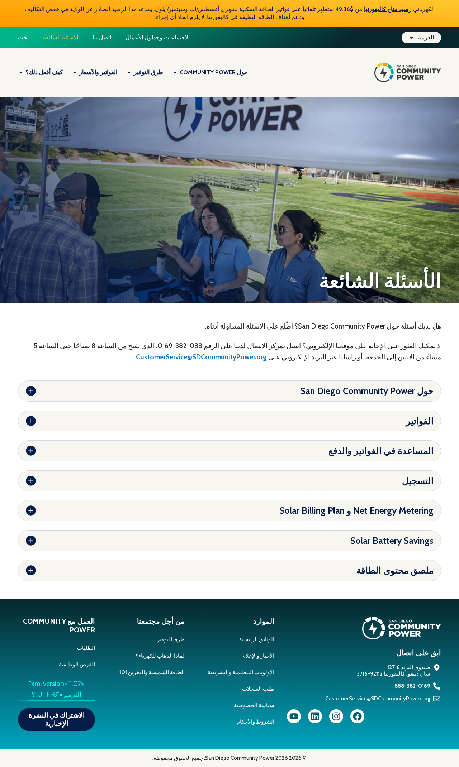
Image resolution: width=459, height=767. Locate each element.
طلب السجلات (258, 689)
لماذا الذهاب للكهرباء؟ (160, 656)
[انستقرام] (336, 716)
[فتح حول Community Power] (175, 72)
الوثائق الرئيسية (256, 639)
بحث (23, 37)
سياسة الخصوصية (254, 705)
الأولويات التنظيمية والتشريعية (241, 672)
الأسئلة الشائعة (60, 37)
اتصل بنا (102, 37)
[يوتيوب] (294, 716)
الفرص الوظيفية (77, 664)
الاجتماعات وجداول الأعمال (158, 37)
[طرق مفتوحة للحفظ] (129, 72)
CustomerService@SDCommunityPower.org (201, 357)
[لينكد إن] (315, 716)
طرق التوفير (171, 639)
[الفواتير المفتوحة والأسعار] (74, 72)
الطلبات (86, 648)
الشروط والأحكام (255, 722)
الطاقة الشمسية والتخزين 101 (152, 672)
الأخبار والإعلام (258, 656)
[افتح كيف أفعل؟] (21, 72)
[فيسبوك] (357, 716)
